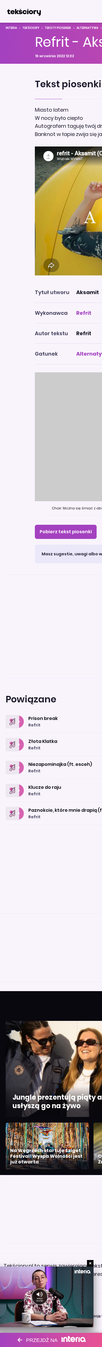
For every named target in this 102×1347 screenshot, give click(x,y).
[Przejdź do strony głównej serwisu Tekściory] (24, 11)
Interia (11, 28)
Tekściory (30, 28)
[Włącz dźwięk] (40, 1297)
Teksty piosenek (58, 28)
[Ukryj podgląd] (90, 1263)
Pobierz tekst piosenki (66, 531)
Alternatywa (87, 28)
